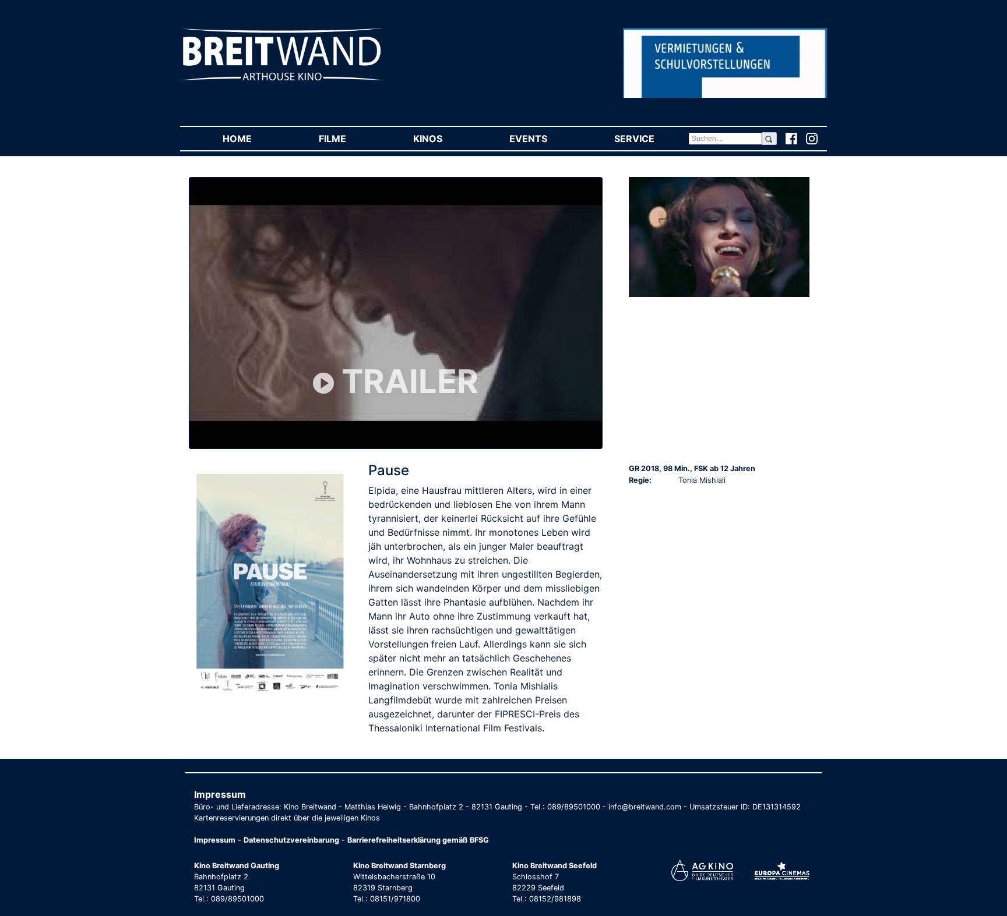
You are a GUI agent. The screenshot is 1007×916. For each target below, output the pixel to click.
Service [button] (651, 138)
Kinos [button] (444, 138)
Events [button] (544, 138)
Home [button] (254, 138)
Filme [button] (349, 138)
